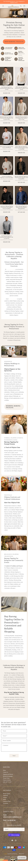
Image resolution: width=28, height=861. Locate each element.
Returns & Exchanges (8, 776)
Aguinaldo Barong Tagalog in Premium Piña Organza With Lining (21, 118)
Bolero (4, 799)
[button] (3, 6)
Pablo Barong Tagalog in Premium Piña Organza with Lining (21, 88)
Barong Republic (10, 269)
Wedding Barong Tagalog (13, 406)
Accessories (5, 803)
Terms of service (15, 856)
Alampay (5, 797)
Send (14, 755)
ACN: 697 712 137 (7, 782)
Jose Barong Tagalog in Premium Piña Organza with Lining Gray (6, 237)
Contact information (14, 859)
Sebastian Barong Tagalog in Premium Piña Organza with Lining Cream (6, 118)
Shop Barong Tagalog (14, 41)
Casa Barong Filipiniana (12, 853)
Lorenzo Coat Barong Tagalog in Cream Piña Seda (6, 177)
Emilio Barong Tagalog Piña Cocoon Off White (6, 147)
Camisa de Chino (7, 801)
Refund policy (21, 853)
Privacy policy (7, 856)
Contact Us (5, 772)
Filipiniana (5, 795)
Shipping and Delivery (8, 774)
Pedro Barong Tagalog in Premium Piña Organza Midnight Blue (21, 207)
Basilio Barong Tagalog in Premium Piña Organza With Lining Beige (21, 148)
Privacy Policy (6, 778)
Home (4, 770)
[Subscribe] (23, 829)
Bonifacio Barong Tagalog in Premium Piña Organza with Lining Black (21, 177)
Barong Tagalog (13, 299)
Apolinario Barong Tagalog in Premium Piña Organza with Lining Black (6, 207)
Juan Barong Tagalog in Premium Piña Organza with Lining (6, 88)
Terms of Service (7, 780)
